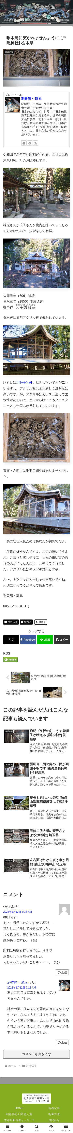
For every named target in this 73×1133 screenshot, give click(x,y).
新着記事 (54, 1108)
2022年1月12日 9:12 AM (21, 987)
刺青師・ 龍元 (31, 98)
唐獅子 (42, 622)
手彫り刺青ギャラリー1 (19, 1120)
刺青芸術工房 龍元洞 (19, 1114)
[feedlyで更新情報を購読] (29, 143)
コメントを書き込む (36, 1054)
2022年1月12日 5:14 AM (17, 911)
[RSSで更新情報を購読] (35, 143)
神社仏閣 (12, 622)
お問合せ (54, 1120)
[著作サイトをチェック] (24, 143)
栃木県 (27, 622)
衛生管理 (54, 1114)
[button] (62, 639)
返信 (64, 972)
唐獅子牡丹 (24, 382)
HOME (19, 1108)
